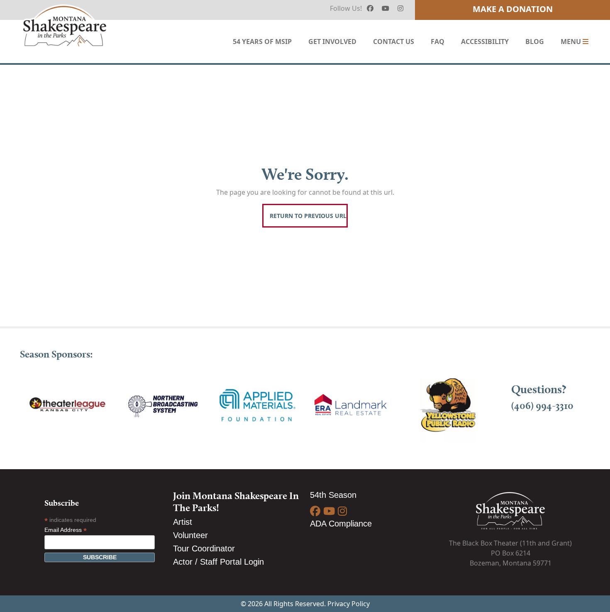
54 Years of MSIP (262, 41)
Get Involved (332, 41)
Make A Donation (513, 9)
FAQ (437, 41)
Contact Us (393, 41)
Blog (534, 41)
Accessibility (485, 41)
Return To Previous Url (308, 216)
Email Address (65, 530)
